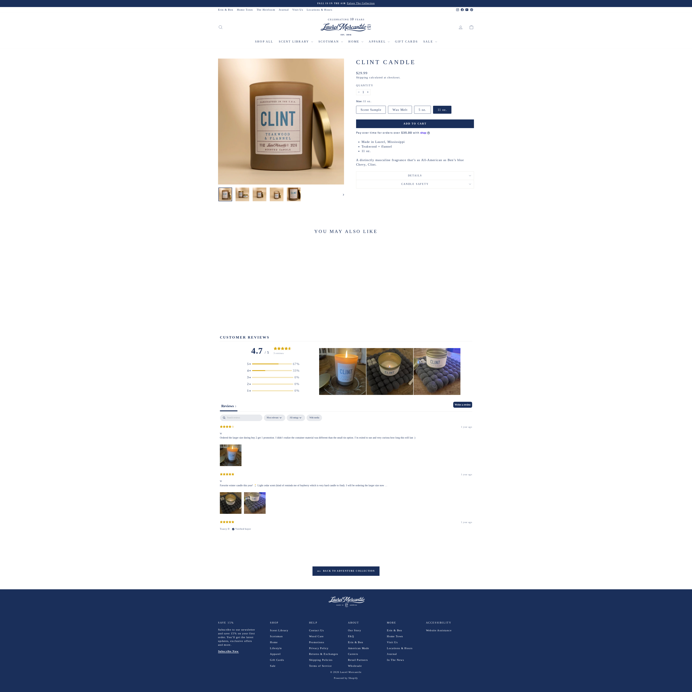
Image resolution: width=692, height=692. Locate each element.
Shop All (264, 41)
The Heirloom (266, 9)
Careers (353, 654)
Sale (428, 41)
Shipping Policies (321, 659)
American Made (358, 648)
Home (354, 41)
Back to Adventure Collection (348, 571)
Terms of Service (320, 665)
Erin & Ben (225, 9)
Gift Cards (406, 41)
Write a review (463, 404)
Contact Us (316, 630)
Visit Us (297, 9)
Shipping (362, 77)
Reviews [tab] (228, 406)
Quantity (364, 85)
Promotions (316, 642)
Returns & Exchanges (323, 654)
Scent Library (294, 41)
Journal (284, 9)
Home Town (245, 9)
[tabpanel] (346, 475)
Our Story (354, 630)
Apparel (378, 41)
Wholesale (355, 665)
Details (415, 175)
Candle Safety (415, 184)
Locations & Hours (319, 9)
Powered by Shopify (346, 678)
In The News (395, 659)
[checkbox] (314, 418)
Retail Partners (358, 659)
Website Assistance (439, 630)
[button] (273, 364)
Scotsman (329, 41)
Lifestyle (276, 648)
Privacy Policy (319, 648)
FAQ (351, 636)
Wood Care (316, 636)
